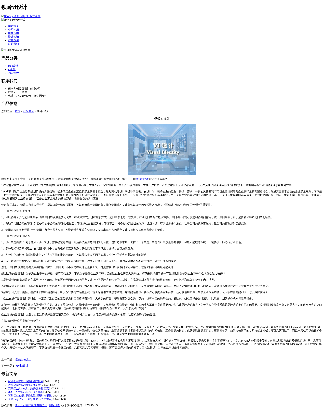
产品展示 (28, 111)
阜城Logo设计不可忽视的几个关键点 (30, 399)
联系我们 (13, 43)
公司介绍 (13, 29)
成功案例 (13, 40)
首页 (17, 111)
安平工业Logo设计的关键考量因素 (28, 388)
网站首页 (13, 26)
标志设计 (13, 72)
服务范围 (13, 33)
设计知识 (13, 36)
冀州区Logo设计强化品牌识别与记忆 (30, 395)
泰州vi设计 (22, 365)
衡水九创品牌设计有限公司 (31, 405)
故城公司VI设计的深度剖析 (24, 384)
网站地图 (54, 405)
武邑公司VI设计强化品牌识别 (25, 381)
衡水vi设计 (142, 178)
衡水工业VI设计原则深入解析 (25, 392)
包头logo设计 (23, 359)
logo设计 (13, 65)
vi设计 (12, 69)
